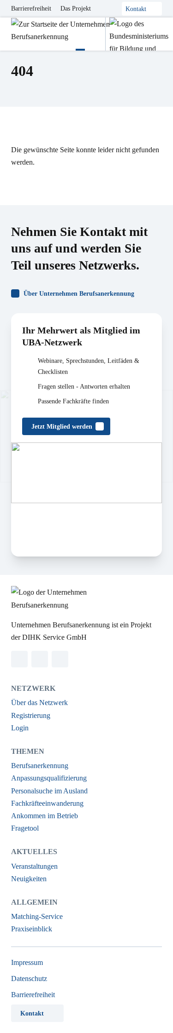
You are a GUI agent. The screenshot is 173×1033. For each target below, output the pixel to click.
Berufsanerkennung (39, 765)
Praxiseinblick (31, 929)
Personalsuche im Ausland (49, 791)
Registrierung (30, 715)
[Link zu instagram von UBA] (39, 659)
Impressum (27, 962)
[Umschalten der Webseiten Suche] (95, 34)
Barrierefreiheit (31, 8)
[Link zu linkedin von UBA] (19, 659)
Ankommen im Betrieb (44, 816)
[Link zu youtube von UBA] (60, 659)
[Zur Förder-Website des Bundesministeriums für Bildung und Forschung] (136, 34)
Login (20, 728)
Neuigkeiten (29, 879)
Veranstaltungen (34, 866)
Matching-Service (37, 916)
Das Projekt (75, 8)
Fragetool (25, 828)
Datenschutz (29, 978)
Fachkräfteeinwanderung (47, 803)
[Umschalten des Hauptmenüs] (80, 34)
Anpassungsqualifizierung (49, 778)
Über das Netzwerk (39, 702)
